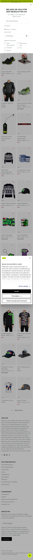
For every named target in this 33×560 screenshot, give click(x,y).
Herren (8, 29)
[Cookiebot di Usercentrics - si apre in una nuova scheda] (23, 258)
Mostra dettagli (23, 286)
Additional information (10, 40)
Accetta (16, 291)
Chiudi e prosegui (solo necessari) (16, 301)
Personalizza (15, 296)
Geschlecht (7, 25)
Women (14, 29)
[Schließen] (31, 5)
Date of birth (7, 32)
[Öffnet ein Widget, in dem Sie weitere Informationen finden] (26, 557)
